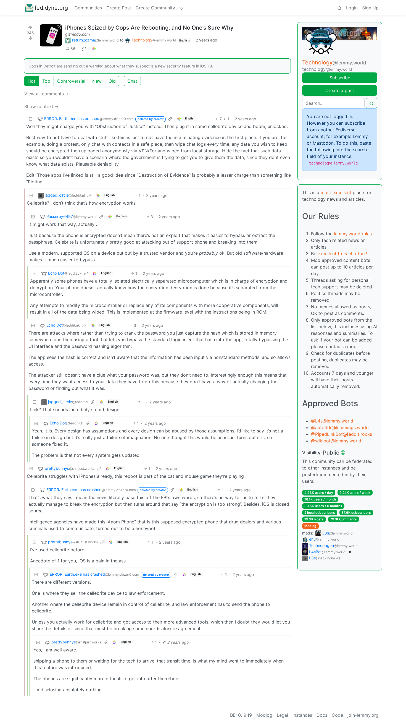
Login (352, 8)
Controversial (71, 81)
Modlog (310, 526)
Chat (132, 81)
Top (46, 81)
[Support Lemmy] (181, 7)
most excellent (336, 192)
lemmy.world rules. (353, 233)
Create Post (118, 8)
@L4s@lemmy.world (332, 421)
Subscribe (339, 77)
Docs (322, 715)
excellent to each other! (342, 253)
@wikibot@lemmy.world (336, 441)
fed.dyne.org (51, 7)
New (97, 81)
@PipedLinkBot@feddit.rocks (341, 434)
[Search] (339, 7)
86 (72, 48)
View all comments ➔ (46, 94)
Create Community (155, 8)
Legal (282, 715)
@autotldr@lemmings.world (340, 427)
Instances (302, 715)
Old (112, 81)
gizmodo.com (77, 34)
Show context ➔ (41, 106)
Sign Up (370, 8)
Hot (31, 81)
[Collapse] (30, 118)
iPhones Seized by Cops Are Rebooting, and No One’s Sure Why (149, 27)
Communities (88, 8)
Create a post (339, 90)
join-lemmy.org (363, 715)
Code (337, 715)
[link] (83, 48)
